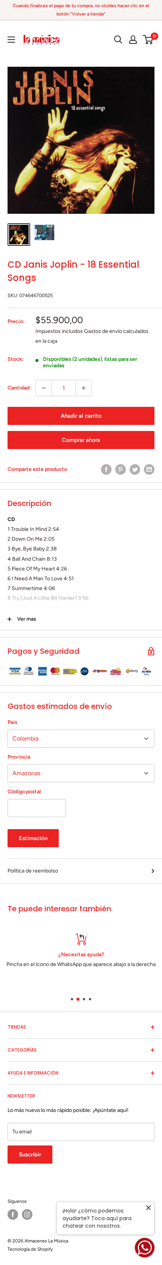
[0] (148, 39)
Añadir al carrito (81, 415)
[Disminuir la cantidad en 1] (44, 388)
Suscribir (30, 1154)
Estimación (33, 838)
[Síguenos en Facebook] (13, 1214)
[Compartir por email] (149, 469)
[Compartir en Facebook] (106, 469)
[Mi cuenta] (133, 39)
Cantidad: (19, 388)
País (12, 722)
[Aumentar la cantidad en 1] (84, 388)
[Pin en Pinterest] (120, 469)
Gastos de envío (103, 331)
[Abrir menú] (11, 40)
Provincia (19, 757)
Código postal (24, 791)
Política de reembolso (33, 871)
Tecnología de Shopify (30, 1249)
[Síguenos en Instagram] (27, 1214)
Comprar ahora (81, 440)
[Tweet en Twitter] (135, 469)
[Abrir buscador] (118, 39)
